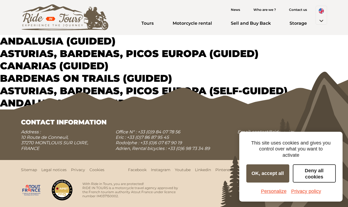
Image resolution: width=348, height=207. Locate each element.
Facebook (137, 169)
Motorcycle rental (192, 23)
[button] (321, 15)
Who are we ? (264, 10)
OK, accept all (267, 173)
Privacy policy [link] (306, 191)
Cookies (96, 169)
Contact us (298, 10)
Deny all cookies (314, 174)
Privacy (78, 169)
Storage (298, 23)
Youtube (183, 169)
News (235, 10)
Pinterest (224, 169)
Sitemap (29, 169)
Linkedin (203, 169)
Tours (147, 23)
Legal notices (54, 169)
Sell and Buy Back (251, 23)
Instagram (160, 169)
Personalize (274, 191)
